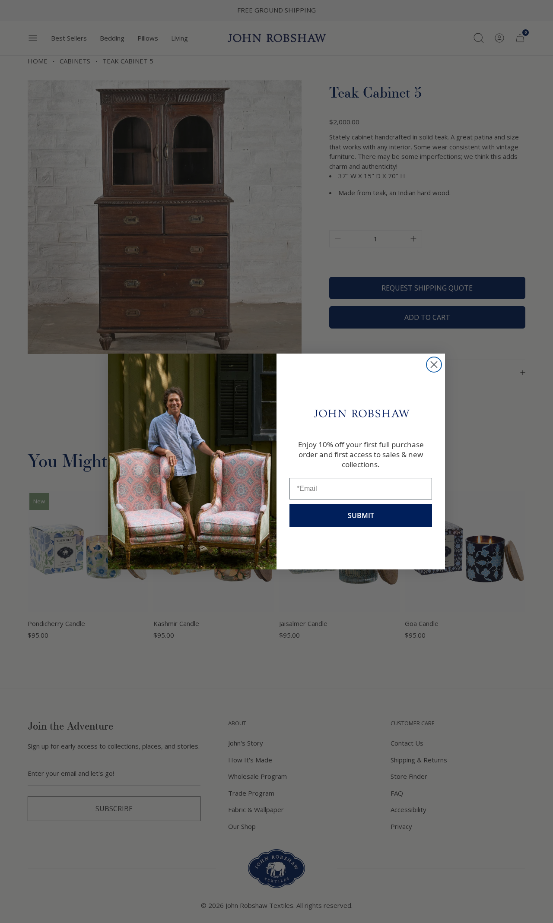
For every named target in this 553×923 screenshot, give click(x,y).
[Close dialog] (434, 364)
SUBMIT (361, 515)
